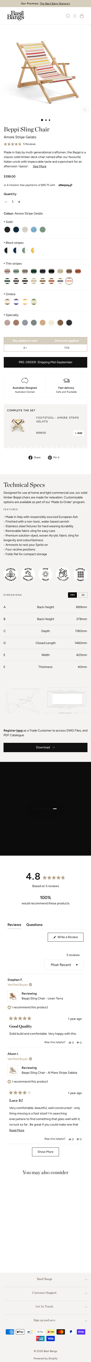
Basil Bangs (44, 1279)
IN (83, 595)
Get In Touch (44, 1306)
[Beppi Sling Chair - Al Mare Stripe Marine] (42, 271)
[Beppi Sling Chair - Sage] (42, 229)
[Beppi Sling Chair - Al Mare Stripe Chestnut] (78, 271)
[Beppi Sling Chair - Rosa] (7, 322)
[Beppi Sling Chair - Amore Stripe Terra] (42, 281)
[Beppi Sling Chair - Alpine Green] (33, 322)
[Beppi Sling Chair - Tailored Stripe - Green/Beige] (16, 271)
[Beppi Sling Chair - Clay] (16, 322)
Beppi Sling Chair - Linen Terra (42, 998)
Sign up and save (44, 1320)
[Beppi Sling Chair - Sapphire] (33, 229)
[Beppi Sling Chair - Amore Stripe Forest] (7, 281)
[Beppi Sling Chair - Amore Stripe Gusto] (60, 281)
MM (72, 595)
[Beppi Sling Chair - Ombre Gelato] (24, 301)
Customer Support (44, 1293)
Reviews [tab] (14, 925)
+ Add (78, 433)
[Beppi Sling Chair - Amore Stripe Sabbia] (24, 281)
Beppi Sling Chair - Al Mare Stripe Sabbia (49, 1073)
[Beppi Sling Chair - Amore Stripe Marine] (16, 281)
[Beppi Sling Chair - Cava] (42, 322)
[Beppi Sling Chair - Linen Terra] (60, 322)
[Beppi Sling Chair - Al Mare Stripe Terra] (69, 271)
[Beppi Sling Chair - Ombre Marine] (16, 301)
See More (39, 166)
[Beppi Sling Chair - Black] (7, 229)
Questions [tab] (34, 925)
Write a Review (70, 938)
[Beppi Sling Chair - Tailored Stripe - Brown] (24, 271)
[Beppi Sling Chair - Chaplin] (7, 250)
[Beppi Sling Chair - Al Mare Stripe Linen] (60, 271)
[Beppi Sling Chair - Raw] (24, 229)
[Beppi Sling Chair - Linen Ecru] (51, 322)
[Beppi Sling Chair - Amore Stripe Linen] (33, 281)
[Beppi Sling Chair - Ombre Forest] (33, 301)
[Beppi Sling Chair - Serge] (16, 250)
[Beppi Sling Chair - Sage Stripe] (24, 250)
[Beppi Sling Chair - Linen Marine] (69, 322)
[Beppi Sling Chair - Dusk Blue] (24, 322)
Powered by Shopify (45, 1358)
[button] (20, 144)
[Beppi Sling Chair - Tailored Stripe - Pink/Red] (7, 271)
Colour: (23, 213)
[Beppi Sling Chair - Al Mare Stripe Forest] (33, 271)
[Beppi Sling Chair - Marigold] (33, 250)
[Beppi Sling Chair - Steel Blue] (16, 229)
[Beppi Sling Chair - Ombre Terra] (7, 301)
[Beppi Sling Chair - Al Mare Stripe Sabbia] (51, 271)
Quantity (10, 194)
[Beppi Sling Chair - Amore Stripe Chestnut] (51, 281)
